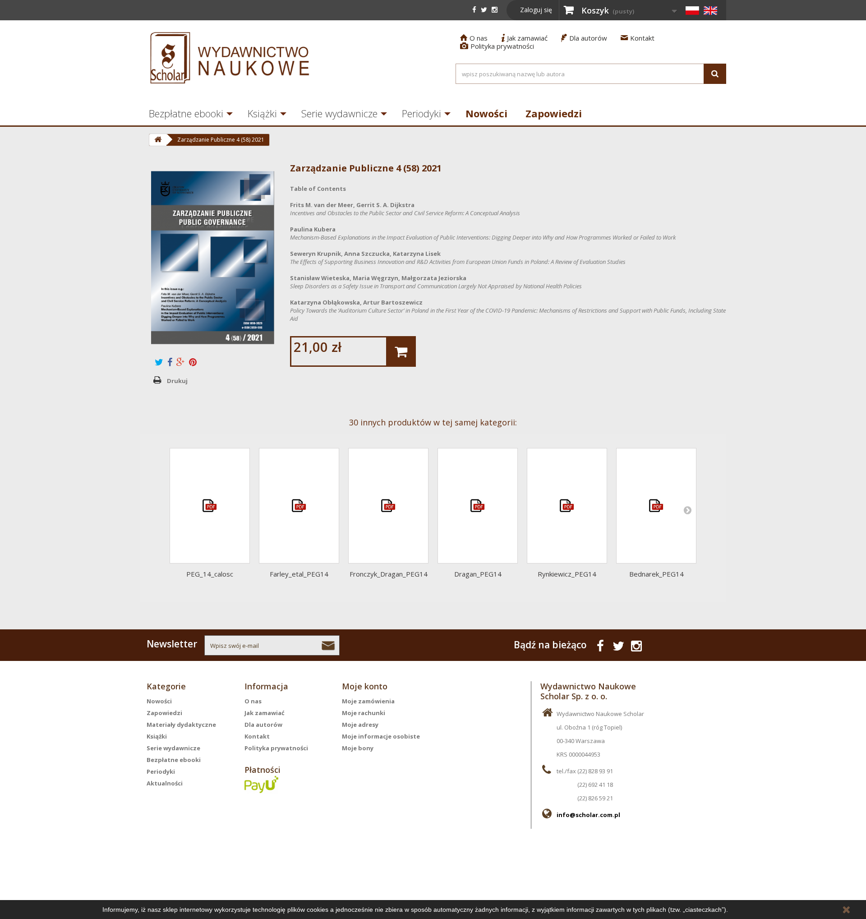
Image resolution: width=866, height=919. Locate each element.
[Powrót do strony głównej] (157, 140)
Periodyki (421, 113)
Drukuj (177, 381)
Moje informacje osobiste (381, 736)
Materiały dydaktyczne (181, 724)
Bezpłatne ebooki (186, 113)
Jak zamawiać (524, 37)
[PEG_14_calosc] (210, 505)
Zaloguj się (536, 9)
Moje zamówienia (368, 701)
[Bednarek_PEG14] (656, 505)
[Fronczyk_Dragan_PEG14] (388, 505)
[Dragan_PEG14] (478, 505)
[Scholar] (230, 57)
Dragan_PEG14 (478, 573)
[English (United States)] (710, 10)
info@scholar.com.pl (588, 815)
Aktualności (165, 783)
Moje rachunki (363, 713)
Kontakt (637, 37)
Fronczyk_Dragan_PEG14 (389, 573)
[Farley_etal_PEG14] (299, 505)
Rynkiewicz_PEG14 (567, 573)
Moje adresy (360, 724)
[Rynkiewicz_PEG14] (567, 505)
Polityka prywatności (497, 46)
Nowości (486, 113)
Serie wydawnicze (339, 113)
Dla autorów (584, 37)
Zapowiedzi (553, 113)
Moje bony (357, 748)
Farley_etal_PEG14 (299, 573)
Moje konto (364, 686)
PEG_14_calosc (209, 573)
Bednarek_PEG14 (656, 573)
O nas (474, 37)
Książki (262, 113)
